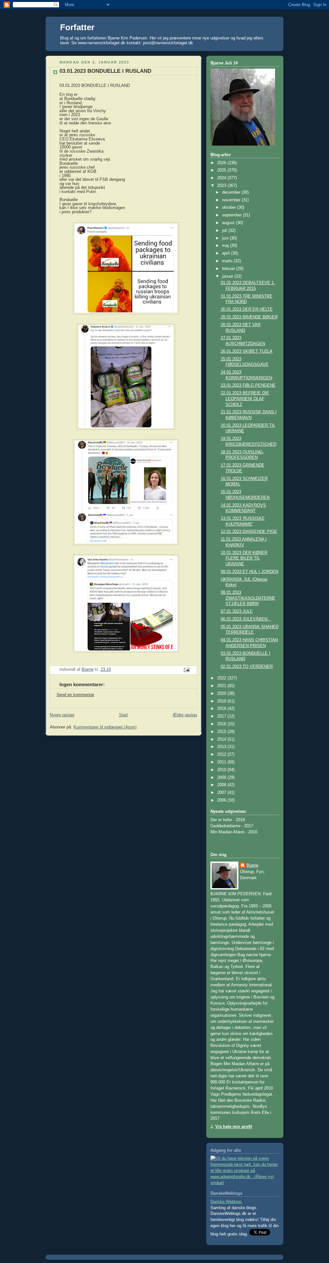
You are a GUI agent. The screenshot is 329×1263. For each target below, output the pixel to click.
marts (228, 261)
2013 (222, 747)
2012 (222, 754)
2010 (222, 770)
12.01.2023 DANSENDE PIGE (249, 531)
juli (225, 230)
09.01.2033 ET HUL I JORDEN (249, 571)
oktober (229, 207)
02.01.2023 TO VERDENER (247, 666)
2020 (222, 693)
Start (123, 715)
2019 (222, 701)
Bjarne (252, 865)
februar (229, 268)
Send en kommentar (75, 695)
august (229, 223)
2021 (222, 686)
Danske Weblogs (226, 1202)
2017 (222, 716)
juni (226, 238)
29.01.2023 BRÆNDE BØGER (249, 317)
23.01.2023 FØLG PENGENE (248, 385)
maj (226, 245)
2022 (222, 678)
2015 (222, 731)
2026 (222, 163)
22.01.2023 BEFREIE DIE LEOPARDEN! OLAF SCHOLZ (245, 399)
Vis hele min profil (233, 1126)
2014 (222, 739)
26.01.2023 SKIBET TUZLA (246, 351)
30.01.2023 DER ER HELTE (247, 309)
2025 (222, 170)
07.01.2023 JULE (237, 611)
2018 (222, 708)
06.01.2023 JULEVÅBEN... (246, 619)
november (232, 200)
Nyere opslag (62, 715)
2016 (222, 724)
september (232, 215)
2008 (222, 785)
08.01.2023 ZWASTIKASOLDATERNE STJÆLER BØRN (248, 598)
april (226, 253)
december (232, 192)
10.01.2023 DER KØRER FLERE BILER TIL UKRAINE (244, 558)
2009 (222, 777)
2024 (222, 178)
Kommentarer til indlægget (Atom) (105, 727)
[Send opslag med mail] (186, 670)
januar (228, 276)
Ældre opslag (185, 715)
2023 (222, 185)
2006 (222, 800)
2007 (222, 792)
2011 (222, 762)
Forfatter (77, 27)
